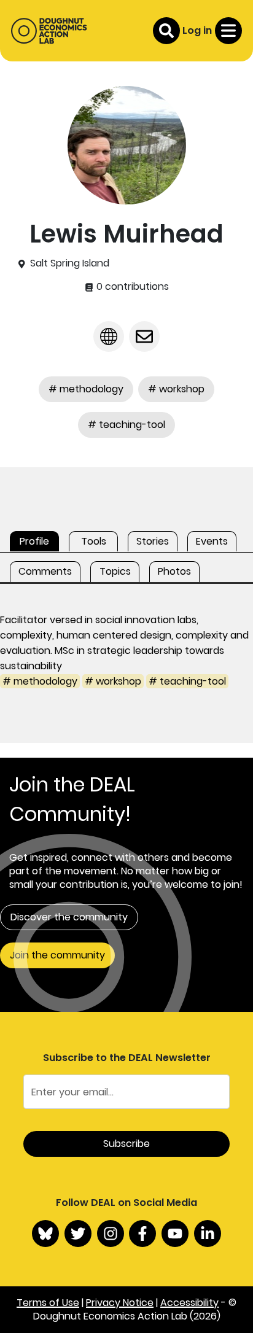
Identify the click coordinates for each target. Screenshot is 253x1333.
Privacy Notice (120, 1303)
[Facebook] (142, 1233)
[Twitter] (77, 1233)
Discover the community (69, 917)
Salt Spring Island (69, 263)
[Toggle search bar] (166, 30)
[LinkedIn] (207, 1233)
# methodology (86, 389)
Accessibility (189, 1303)
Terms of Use (48, 1303)
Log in (197, 30)
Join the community (57, 955)
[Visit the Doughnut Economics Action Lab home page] (49, 31)
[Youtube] (175, 1233)
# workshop (176, 389)
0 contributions (131, 286)
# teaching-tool (126, 425)
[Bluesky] (45, 1233)
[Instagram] (110, 1233)
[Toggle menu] (228, 30)
